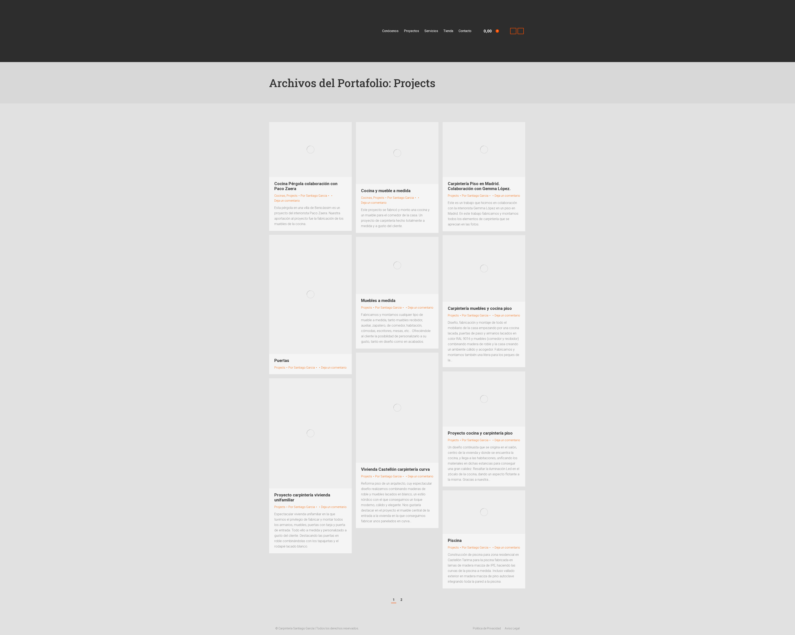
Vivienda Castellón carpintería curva (395, 469)
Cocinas (279, 195)
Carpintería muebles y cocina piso (480, 308)
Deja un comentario (287, 200)
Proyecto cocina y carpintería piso (480, 433)
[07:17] (331, 195)
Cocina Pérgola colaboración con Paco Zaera (305, 186)
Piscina (455, 540)
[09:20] (492, 315)
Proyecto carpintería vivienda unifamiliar (302, 497)
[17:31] (319, 506)
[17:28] (492, 547)
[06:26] (492, 195)
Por (314, 195)
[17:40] (406, 476)
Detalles (316, 149)
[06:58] (418, 197)
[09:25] (319, 367)
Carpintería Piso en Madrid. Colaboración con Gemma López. (479, 186)
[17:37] (492, 440)
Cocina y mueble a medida (386, 190)
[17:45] (406, 307)
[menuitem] (390, 31)
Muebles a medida (378, 300)
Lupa (305, 149)
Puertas (281, 360)
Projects (292, 195)
